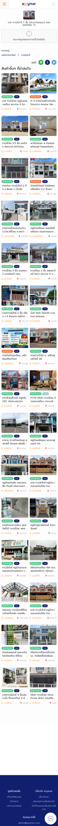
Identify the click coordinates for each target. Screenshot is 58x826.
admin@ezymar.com (29, 823)
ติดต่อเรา (14, 801)
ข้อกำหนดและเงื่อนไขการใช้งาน (44, 807)
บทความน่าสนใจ (14, 805)
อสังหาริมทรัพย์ (8, 55)
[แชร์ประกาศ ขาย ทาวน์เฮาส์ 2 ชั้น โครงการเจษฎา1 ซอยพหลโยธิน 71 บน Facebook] (47, 62)
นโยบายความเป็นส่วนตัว (44, 801)
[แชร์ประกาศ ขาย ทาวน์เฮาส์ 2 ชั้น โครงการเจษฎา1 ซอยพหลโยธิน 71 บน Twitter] (54, 62)
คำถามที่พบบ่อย (14, 796)
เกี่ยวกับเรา (44, 796)
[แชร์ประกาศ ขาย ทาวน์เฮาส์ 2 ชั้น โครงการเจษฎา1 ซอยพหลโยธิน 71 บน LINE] (40, 62)
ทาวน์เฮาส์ (25, 55)
